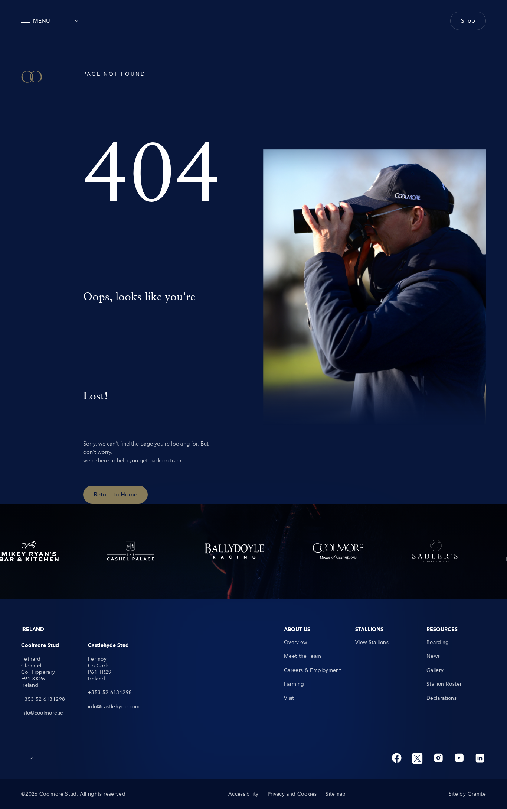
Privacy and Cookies (292, 794)
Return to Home (115, 495)
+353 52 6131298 (43, 699)
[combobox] (74, 20)
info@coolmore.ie (42, 713)
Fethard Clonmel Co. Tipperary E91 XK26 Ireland (38, 672)
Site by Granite (467, 794)
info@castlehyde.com (114, 706)
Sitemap (336, 794)
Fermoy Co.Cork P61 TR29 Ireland (100, 669)
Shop (468, 21)
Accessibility (243, 794)
